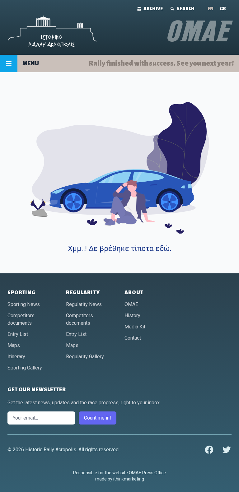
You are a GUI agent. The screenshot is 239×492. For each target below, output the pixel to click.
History (132, 315)
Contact (132, 338)
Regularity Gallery (85, 357)
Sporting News (23, 304)
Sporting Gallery (24, 368)
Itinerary (16, 357)
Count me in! (97, 418)
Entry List (17, 334)
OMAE (131, 304)
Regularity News (84, 304)
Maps (13, 345)
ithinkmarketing (128, 478)
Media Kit (134, 327)
